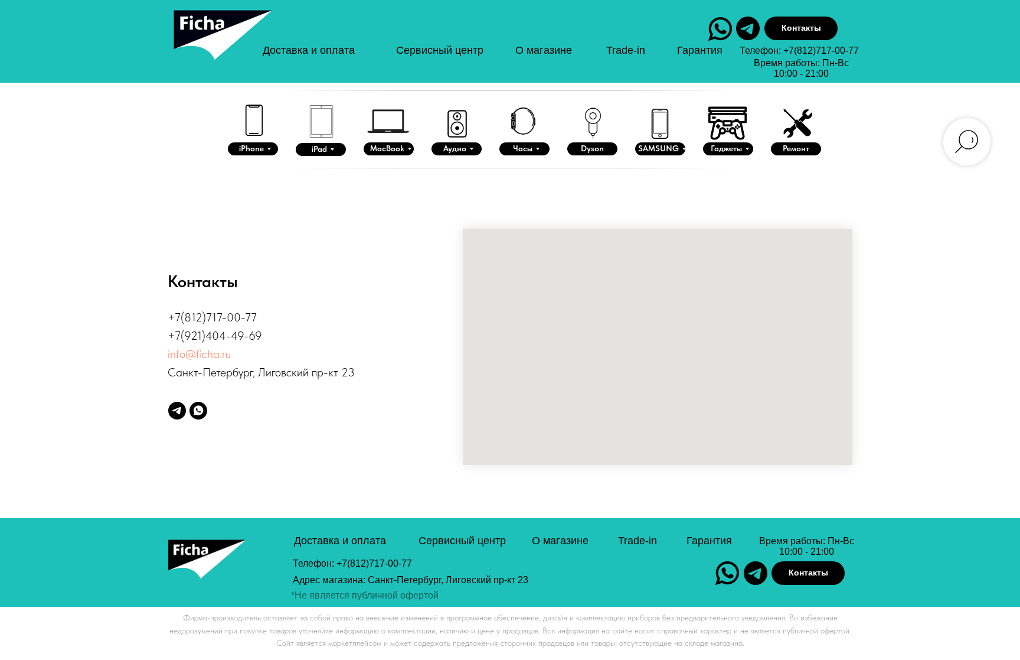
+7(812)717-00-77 (821, 50)
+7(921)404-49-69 (215, 336)
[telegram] (177, 411)
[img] (221, 46)
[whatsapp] (198, 411)
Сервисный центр (439, 50)
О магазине (543, 50)
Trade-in (625, 50)
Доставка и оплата (309, 50)
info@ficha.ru (199, 354)
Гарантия (699, 50)
